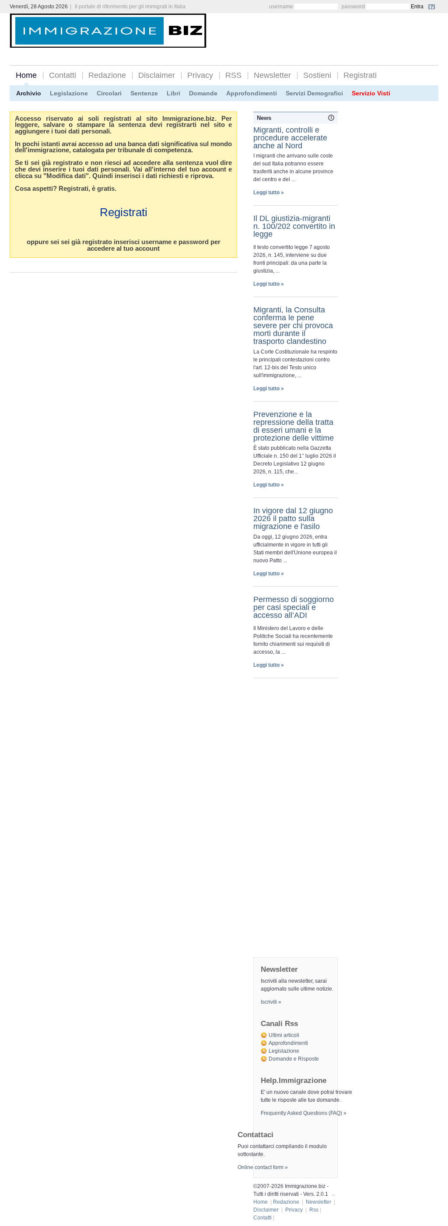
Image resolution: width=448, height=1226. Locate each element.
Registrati (360, 75)
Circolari (109, 93)
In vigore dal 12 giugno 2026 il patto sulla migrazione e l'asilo (293, 518)
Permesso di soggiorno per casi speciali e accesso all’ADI (293, 607)
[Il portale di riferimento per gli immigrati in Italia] (108, 41)
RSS (233, 75)
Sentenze (144, 93)
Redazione (107, 75)
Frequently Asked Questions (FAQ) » (303, 1113)
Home (26, 75)
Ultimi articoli (284, 1035)
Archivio (28, 93)
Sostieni (317, 75)
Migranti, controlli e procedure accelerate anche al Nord (290, 138)
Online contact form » (263, 1167)
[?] (431, 7)
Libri (173, 93)
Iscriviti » (271, 1002)
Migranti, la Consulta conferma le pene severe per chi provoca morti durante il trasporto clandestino (293, 325)
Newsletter (272, 75)
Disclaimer (156, 75)
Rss (313, 1210)
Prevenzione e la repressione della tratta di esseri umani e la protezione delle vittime (293, 426)
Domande (203, 93)
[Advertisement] (336, 31)
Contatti (62, 75)
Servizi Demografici (314, 93)
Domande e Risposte (294, 1059)
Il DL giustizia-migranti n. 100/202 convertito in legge (294, 226)
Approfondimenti (251, 93)
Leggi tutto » (268, 192)
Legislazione (69, 93)
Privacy (200, 75)
